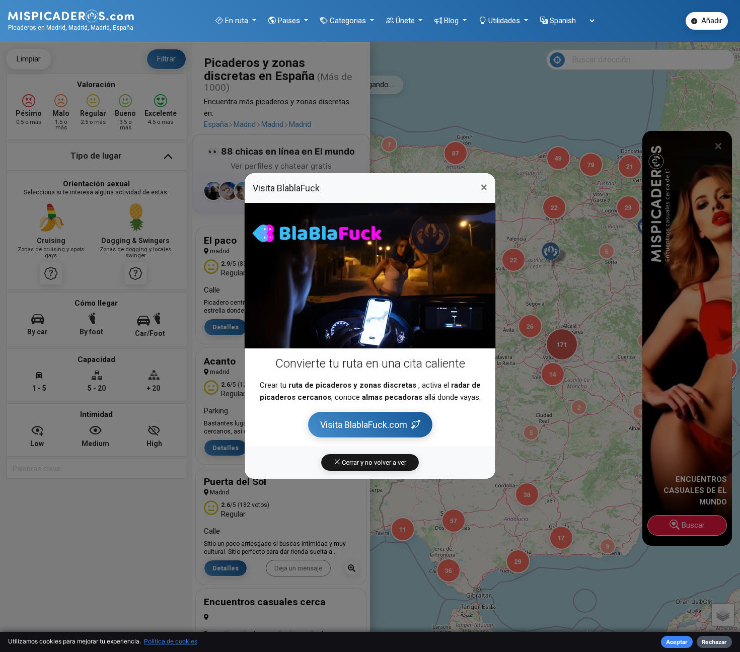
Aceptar (677, 641)
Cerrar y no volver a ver (373, 462)
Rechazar (714, 641)
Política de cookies (170, 641)
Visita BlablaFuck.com (363, 424)
